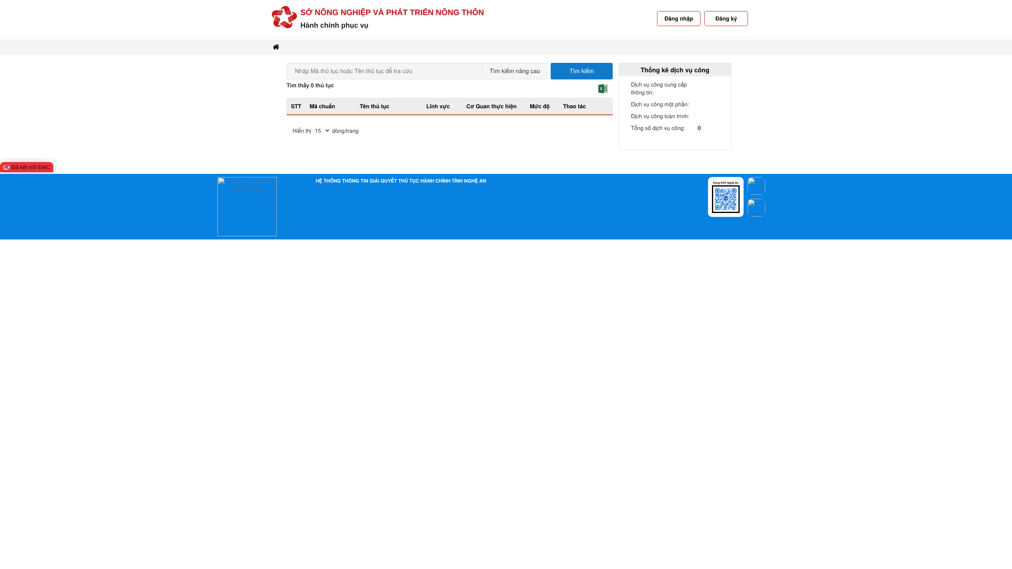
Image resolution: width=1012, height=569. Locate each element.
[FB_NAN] (756, 185)
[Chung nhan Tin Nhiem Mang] (247, 206)
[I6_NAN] (756, 205)
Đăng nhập (679, 19)
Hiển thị (302, 130)
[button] (603, 88)
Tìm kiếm (582, 71)
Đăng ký (726, 19)
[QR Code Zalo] (726, 198)
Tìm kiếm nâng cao (515, 71)
